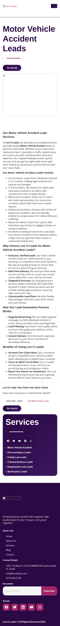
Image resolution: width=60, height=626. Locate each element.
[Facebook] (6, 607)
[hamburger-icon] (54, 6)
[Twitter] (14, 607)
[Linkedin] (23, 607)
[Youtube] (31, 607)
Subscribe (49, 591)
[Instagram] (39, 607)
